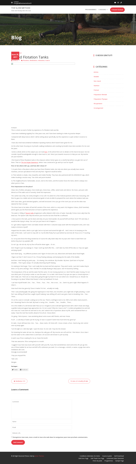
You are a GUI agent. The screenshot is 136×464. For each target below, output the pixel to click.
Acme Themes (39, 456)
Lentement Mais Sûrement (115, 458)
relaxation (41, 60)
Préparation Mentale (100, 94)
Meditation (33, 60)
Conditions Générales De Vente (90, 456)
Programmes (90, 9)
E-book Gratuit (117, 10)
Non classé (97, 81)
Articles (96, 72)
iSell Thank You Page (97, 458)
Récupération (98, 103)
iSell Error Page (83, 458)
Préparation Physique (100, 99)
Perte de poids (97, 461)
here (45, 152)
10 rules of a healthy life (78, 381)
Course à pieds (107, 456)
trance (47, 60)
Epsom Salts (30, 213)
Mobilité (96, 77)
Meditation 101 (20, 381)
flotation (26, 60)
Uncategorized (16, 53)
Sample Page (119, 461)
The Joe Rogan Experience (29, 162)
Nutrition (96, 86)
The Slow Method (20, 8)
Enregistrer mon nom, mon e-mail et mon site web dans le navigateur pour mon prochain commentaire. (50, 437)
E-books (102, 9)
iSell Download (119, 456)
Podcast (96, 90)
